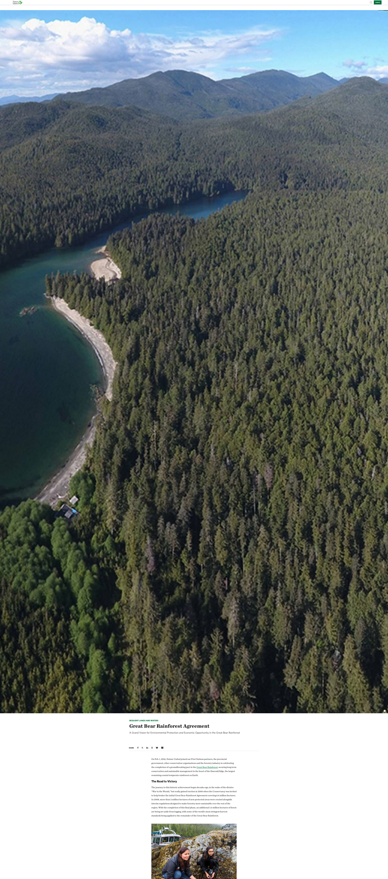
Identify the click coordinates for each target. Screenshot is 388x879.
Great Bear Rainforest (207, 767)
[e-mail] (162, 748)
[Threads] (152, 748)
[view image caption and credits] (384, 710)
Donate (377, 2)
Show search (371, 2)
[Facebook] (137, 748)
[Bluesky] (157, 748)
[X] (142, 748)
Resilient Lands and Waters (143, 720)
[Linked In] (147, 748)
